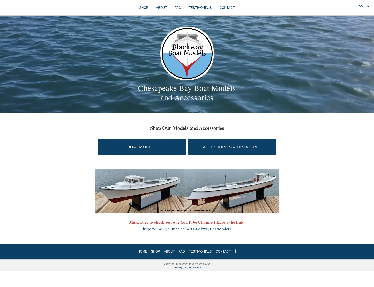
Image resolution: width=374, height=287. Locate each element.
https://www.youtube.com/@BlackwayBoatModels (187, 228)
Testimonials (200, 251)
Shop (155, 251)
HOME (142, 251)
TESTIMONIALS (200, 7)
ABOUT (161, 7)
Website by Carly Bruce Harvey (187, 267)
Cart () (364, 5)
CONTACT (227, 7)
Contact (223, 251)
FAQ (178, 7)
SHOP (143, 7)
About (169, 251)
